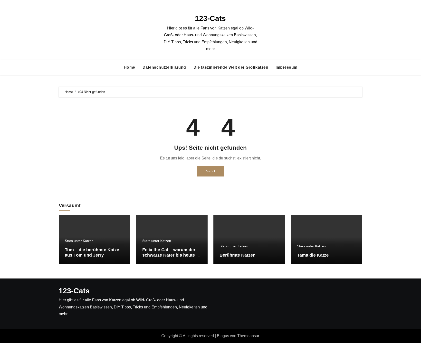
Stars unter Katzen (79, 240)
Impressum (286, 67)
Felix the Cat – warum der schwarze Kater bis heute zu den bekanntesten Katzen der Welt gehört (171, 257)
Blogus (223, 336)
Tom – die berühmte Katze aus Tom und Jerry (92, 252)
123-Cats (210, 18)
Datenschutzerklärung (164, 67)
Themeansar (248, 336)
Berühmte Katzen (238, 255)
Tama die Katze (313, 255)
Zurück (210, 171)
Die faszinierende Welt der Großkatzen (230, 67)
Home (129, 67)
